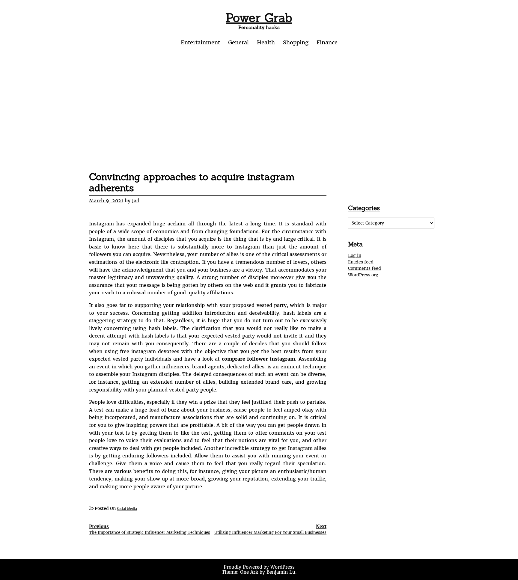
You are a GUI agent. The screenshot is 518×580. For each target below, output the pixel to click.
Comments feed (364, 268)
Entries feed (361, 262)
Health (266, 42)
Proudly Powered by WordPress (259, 567)
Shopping (295, 42)
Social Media (127, 509)
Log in (354, 255)
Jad (135, 201)
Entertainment (200, 42)
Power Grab (259, 17)
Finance (327, 42)
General (238, 42)
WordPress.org (363, 275)
